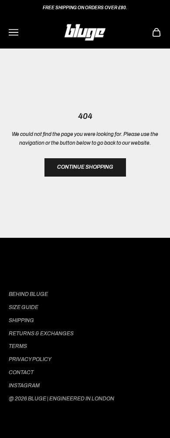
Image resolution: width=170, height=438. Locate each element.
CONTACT (21, 372)
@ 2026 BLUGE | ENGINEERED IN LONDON (61, 399)
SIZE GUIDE (23, 307)
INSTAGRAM (24, 385)
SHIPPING (21, 320)
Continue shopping (85, 167)
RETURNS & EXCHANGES (41, 333)
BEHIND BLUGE (28, 294)
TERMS (18, 346)
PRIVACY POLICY (30, 359)
